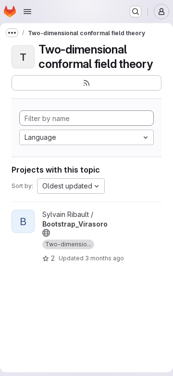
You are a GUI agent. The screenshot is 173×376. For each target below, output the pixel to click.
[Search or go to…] (135, 11)
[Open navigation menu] (27, 11)
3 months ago (104, 258)
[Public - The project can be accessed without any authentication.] (46, 233)
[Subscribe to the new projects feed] (86, 83)
